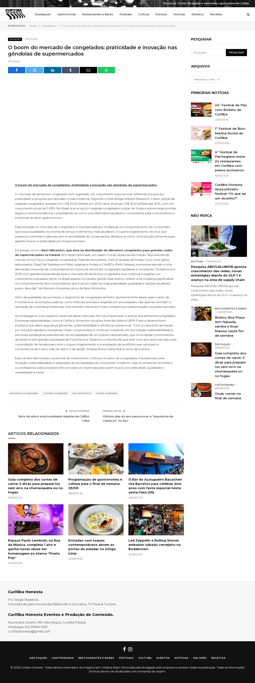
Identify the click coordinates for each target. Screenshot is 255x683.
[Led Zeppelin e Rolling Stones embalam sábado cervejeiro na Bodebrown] (156, 519)
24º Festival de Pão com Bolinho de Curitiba (231, 109)
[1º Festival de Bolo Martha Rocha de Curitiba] (201, 133)
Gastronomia (66, 14)
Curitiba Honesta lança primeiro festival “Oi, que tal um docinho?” (230, 191)
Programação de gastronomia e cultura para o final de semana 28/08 (95, 484)
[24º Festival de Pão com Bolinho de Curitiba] (201, 110)
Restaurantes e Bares (97, 14)
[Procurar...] (247, 14)
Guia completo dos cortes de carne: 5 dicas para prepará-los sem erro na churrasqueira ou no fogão (35, 486)
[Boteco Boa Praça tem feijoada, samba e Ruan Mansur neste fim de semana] (201, 314)
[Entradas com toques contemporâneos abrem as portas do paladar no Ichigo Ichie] (96, 519)
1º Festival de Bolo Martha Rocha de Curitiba (230, 133)
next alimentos (81, 393)
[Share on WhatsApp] (106, 70)
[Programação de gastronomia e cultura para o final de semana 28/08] (96, 458)
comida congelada (55, 393)
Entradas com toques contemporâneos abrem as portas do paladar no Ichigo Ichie (92, 547)
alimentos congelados (24, 393)
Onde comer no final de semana (228, 396)
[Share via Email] (88, 70)
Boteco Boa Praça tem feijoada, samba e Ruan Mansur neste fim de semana (230, 326)
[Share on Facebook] (16, 70)
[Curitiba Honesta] (15, 14)
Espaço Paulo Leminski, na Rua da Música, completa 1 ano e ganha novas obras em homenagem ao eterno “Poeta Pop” (34, 549)
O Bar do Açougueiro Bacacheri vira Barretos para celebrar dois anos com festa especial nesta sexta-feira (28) (155, 486)
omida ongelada (106, 393)
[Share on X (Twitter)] (34, 70)
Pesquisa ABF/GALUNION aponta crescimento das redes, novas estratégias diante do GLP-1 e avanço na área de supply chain (218, 273)
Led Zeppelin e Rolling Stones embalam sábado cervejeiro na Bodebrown (154, 545)
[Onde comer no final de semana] (201, 390)
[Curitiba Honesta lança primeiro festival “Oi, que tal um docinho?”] (201, 189)
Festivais (126, 14)
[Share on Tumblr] (70, 70)
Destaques (43, 14)
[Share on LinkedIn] (52, 70)
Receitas (216, 14)
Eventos (161, 14)
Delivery (197, 14)
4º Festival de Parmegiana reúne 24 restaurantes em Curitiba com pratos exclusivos (230, 161)
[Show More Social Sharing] (119, 70)
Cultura (143, 14)
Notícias (179, 14)
